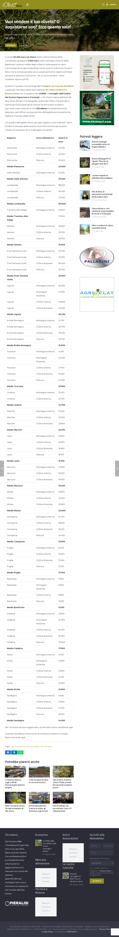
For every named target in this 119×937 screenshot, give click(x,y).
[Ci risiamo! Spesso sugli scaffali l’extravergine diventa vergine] (15, 767)
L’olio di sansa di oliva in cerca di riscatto (38, 781)
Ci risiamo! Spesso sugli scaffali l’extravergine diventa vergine (15, 783)
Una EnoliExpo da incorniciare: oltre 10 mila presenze (62, 808)
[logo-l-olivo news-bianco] (12, 4)
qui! (71, 727)
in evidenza (20, 746)
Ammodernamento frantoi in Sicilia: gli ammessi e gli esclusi (38, 808)
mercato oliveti (32, 746)
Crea (12, 746)
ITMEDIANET (71, 932)
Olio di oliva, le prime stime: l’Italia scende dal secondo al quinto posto (62, 783)
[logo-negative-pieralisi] (16, 903)
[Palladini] (97, 274)
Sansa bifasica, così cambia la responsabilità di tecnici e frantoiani (103, 211)
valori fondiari (46, 746)
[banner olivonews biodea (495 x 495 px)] (97, 89)
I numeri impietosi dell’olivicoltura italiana (102, 176)
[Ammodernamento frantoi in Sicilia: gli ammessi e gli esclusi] (39, 793)
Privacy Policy (105, 871)
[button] (27, 5)
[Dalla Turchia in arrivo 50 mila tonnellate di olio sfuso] (15, 793)
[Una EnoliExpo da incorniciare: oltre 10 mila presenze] (63, 793)
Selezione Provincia (99, 858)
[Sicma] (97, 124)
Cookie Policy (47, 932)
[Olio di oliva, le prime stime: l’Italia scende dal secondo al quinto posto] (63, 767)
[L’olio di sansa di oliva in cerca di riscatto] (39, 767)
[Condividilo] (8, 752)
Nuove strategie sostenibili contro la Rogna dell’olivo (101, 144)
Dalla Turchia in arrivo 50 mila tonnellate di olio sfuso (15, 808)
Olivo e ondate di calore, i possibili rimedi (103, 226)
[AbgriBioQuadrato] (97, 311)
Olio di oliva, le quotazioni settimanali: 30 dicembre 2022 (102, 194)
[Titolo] (107, 4)
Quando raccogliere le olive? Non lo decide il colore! (76, 877)
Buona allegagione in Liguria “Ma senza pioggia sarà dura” (101, 161)
